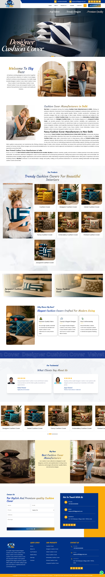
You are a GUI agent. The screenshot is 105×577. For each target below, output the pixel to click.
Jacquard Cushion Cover (52, 563)
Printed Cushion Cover (51, 560)
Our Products (33, 552)
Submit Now (29, 529)
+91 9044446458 (62, 1)
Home (50, 5)
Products (63, 5)
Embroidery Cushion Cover (53, 557)
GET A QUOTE (93, 5)
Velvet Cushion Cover (51, 552)
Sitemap (72, 5)
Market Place (33, 554)
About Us (32, 549)
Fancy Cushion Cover (51, 554)
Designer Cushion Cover (52, 549)
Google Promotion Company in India (82, 575)
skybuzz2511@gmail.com (79, 1)
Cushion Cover (50, 546)
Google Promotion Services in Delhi (63, 575)
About (56, 5)
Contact (79, 5)
